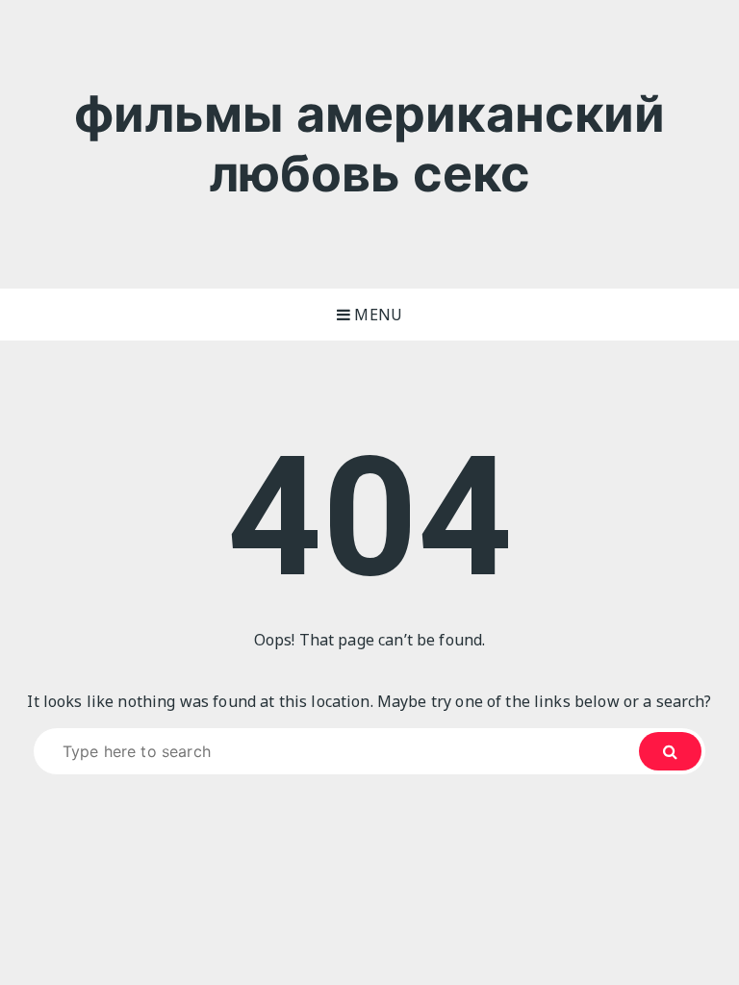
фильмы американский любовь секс (370, 144)
